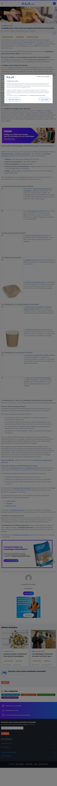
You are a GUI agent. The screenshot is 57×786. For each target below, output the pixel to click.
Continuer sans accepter (43, 76)
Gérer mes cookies (14, 99)
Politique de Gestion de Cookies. (38, 95)
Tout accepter (44, 99)
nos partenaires (22, 95)
